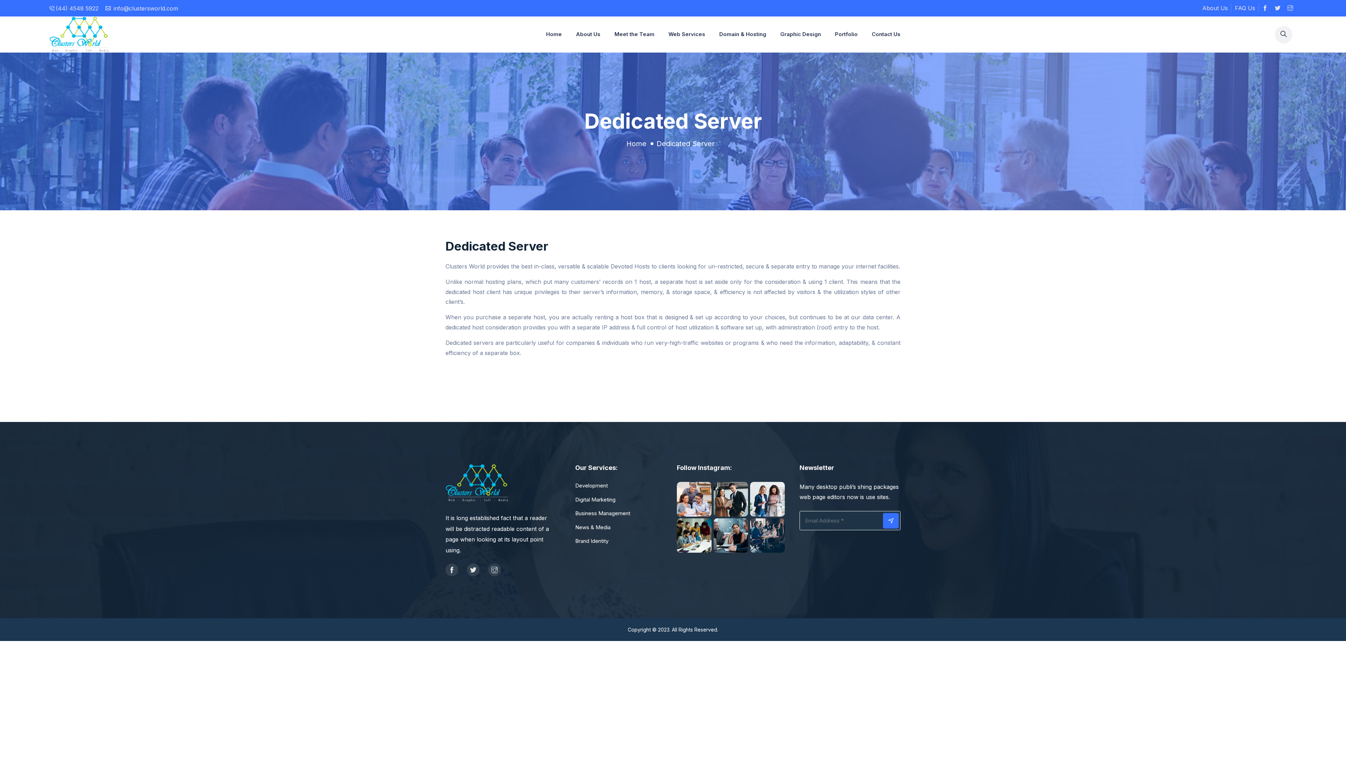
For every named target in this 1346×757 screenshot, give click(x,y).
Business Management (602, 513)
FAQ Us (1245, 8)
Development (591, 485)
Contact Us (886, 34)
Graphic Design (800, 34)
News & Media (593, 527)
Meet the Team (634, 34)
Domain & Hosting (742, 34)
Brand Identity (592, 541)
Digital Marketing (595, 499)
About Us (1215, 8)
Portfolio (846, 34)
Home (554, 34)
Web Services (686, 34)
